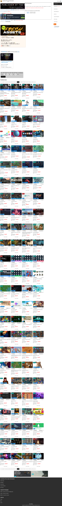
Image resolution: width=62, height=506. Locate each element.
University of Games (36, 417)
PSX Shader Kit (35, 217)
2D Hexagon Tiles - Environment (5, 293)
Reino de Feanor (13, 294)
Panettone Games (13, 325)
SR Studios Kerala (13, 340)
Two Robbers (24, 169)
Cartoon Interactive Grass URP (16, 108)
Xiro (0, 462)
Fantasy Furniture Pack (36, 339)
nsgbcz (1, 325)
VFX (12, 105)
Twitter (1, 499)
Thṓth (23, 325)
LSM (0, 447)
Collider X (12, 324)
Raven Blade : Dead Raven (15, 293)
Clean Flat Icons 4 (36, 263)
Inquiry (1, 502)
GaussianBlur (24, 217)
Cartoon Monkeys (36, 232)
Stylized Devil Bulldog (25, 185)
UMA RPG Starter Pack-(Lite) (15, 232)
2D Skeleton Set (2, 201)
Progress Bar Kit (35, 416)
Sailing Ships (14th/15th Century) (16, 355)
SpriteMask (2, 324)
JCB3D (12, 202)
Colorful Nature (24, 416)
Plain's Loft (1, 155)
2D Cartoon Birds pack (14, 339)
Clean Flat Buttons (3, 278)
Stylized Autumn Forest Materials (27, 461)
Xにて (10, 45)
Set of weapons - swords (4, 217)
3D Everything (2, 310)
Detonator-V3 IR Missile (26, 431)
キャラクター (25, 105)
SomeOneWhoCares (3, 187)
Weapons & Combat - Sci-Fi (37, 324)
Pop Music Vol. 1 (35, 201)
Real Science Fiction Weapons (15, 416)
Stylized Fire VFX (35, 446)
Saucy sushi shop (13, 187)
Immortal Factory (35, 310)
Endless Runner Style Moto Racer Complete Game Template (27, 232)
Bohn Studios (24, 155)
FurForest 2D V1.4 (3, 370)
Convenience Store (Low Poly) (37, 309)
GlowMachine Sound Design (15, 417)
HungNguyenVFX (35, 447)
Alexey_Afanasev (24, 170)
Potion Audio (23, 249)
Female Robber (35, 169)
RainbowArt (12, 264)
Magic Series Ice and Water (37, 461)
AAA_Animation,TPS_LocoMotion (27, 108)
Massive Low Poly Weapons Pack (27, 355)
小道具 (3, 105)
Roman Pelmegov (24, 203)
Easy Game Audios (14, 309)
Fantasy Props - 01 (3, 355)
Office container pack (3, 416)
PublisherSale (2, 480)
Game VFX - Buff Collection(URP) (5, 20)
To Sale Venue (3, 76)
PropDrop (23, 279)
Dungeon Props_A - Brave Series (38, 92)
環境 (14, 182)
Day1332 (1, 264)
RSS (55, 24)
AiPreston (1, 202)
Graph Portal (35, 294)
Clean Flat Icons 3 (25, 263)
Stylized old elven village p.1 (4, 446)
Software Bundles (56, 27)
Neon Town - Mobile (3, 461)
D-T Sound (34, 325)
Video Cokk (2, 263)
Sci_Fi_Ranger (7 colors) (36, 108)
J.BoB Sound (35, 462)
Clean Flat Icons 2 (14, 278)
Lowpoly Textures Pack (15, 461)
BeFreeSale (2, 487)
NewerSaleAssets (56, 11)
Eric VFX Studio (2, 11)
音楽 (37, 182)
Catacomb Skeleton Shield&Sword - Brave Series (4, 93)
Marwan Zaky (24, 295)
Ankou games (24, 417)
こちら (18, 51)
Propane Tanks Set (25, 278)
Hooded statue (24, 446)
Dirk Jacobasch (2, 432)
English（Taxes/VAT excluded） (4, 493)
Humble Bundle (4, 51)
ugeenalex (23, 310)
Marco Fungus (2, 94)
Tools (23, 198)
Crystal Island (24, 309)
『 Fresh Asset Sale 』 (4, 36)
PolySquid (1, 417)
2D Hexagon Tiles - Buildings (37, 278)
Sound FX (38, 321)
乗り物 (14, 352)
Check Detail (5, 128)
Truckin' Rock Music (14, 169)
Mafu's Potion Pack (36, 355)
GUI (13, 275)
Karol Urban (34, 279)
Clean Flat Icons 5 (14, 263)
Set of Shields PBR (14, 446)
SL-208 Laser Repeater (14, 431)
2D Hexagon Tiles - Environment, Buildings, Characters (16, 370)
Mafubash (23, 340)
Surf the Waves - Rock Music (37, 185)
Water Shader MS (36, 293)
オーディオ (35, 182)
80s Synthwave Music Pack (15, 217)
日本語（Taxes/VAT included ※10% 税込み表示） (7, 491)
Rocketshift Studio (13, 310)
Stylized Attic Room (25, 370)
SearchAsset (55, 21)
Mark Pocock (35, 432)
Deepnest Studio (24, 186)
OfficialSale (1, 482)
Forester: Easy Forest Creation (38, 431)
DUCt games (24, 402)
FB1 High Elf (2, 232)
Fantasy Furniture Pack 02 (26, 339)
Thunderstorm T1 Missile (4, 431)
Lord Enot (12, 447)
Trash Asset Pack (14, 201)
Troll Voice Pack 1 (36, 370)
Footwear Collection (3, 309)
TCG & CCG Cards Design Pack (27, 324)
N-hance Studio (13, 462)
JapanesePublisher (56, 16)
